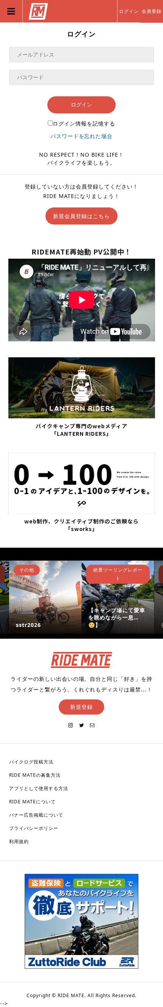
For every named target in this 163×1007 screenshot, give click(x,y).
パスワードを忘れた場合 (81, 136)
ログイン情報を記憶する (84, 123)
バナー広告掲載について (36, 815)
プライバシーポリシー (33, 828)
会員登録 (151, 11)
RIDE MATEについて (32, 801)
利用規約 (19, 841)
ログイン (129, 11)
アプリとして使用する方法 (38, 788)
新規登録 (81, 706)
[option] (45, 597)
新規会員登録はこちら (81, 216)
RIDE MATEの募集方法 (35, 775)
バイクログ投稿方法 (31, 762)
